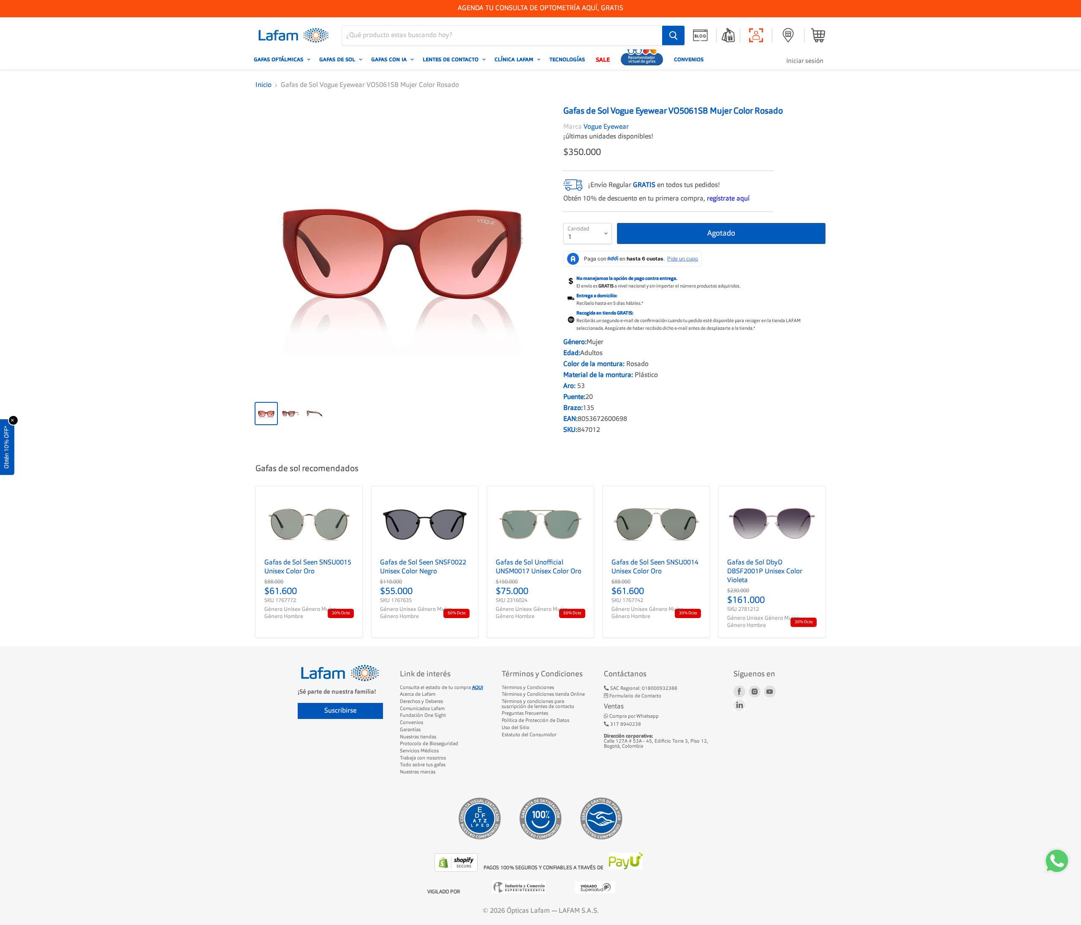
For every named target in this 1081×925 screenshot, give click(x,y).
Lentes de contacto (451, 59)
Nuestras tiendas (418, 737)
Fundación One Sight (423, 715)
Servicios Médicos (419, 751)
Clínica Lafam (514, 59)
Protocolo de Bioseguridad (429, 743)
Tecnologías (567, 59)
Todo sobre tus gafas (422, 765)
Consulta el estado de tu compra (441, 687)
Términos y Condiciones (528, 687)
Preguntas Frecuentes (525, 713)
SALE (603, 59)
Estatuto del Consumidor (529, 735)
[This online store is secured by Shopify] (457, 870)
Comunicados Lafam (422, 708)
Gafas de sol (338, 59)
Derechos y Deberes (421, 701)
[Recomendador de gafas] (641, 59)
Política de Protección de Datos (535, 720)
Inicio (263, 85)
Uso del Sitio (516, 727)
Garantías (410, 729)
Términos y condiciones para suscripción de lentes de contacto (538, 704)
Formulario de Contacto (634, 696)
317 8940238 (625, 724)
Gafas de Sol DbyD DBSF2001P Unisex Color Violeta (764, 571)
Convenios (688, 59)
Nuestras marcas (417, 772)
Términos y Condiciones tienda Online (543, 694)
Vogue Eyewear (606, 127)
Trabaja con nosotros (423, 758)
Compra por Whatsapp (633, 716)
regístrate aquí (728, 198)
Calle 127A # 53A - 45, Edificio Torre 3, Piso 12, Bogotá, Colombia (656, 741)
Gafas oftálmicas (279, 59)
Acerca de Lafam (417, 694)
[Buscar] (673, 35)
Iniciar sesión (804, 61)
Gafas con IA (389, 59)
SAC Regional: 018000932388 (643, 688)
